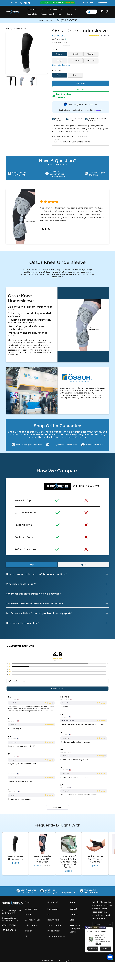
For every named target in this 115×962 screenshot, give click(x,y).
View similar (93, 948)
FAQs (31, 565)
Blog (72, 920)
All (25, 29)
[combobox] (106, 681)
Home (8, 29)
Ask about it (105, 948)
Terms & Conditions (56, 936)
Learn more (66, 45)
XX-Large (91, 60)
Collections (17, 29)
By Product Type (32, 920)
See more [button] (49, 711)
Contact (73, 909)
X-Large (75, 60)
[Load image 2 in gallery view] (21, 81)
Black (59, 75)
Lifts (26, 936)
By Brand (29, 914)
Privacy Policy (53, 931)
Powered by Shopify (66, 961)
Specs (83, 565)
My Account (52, 909)
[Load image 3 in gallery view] (31, 81)
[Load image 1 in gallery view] (10, 81)
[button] (35, 9)
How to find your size (61, 65)
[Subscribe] (110, 924)
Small (75, 54)
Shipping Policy (54, 925)
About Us (74, 914)
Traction (28, 931)
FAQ (49, 914)
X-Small (59, 54)
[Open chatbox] (110, 957)
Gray (75, 75)
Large (59, 60)
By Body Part (31, 909)
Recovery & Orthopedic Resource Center (79, 928)
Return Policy (53, 920)
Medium (91, 54)
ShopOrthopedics (53, 961)
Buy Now (81, 89)
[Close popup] (111, 929)
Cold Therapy (31, 925)
